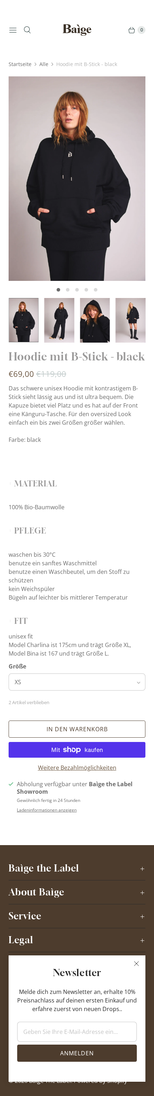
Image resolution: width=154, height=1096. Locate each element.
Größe (17, 666)
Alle (43, 64)
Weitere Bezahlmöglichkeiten (77, 768)
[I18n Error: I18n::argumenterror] (24, 320)
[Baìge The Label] (77, 30)
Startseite (20, 64)
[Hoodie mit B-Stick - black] (77, 178)
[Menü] (13, 30)
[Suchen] (27, 30)
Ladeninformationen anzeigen (47, 810)
